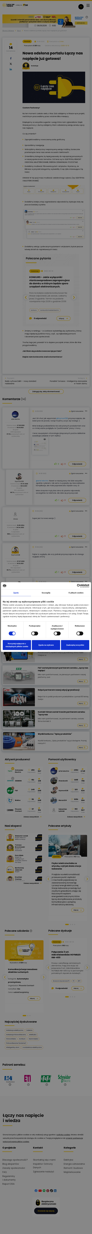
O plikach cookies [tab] (76, 593)
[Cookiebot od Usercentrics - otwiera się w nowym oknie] (78, 586)
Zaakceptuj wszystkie (75, 645)
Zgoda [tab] (16, 593)
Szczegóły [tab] (46, 593)
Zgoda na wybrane (46, 645)
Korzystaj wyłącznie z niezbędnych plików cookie (17, 644)
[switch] (34, 633)
